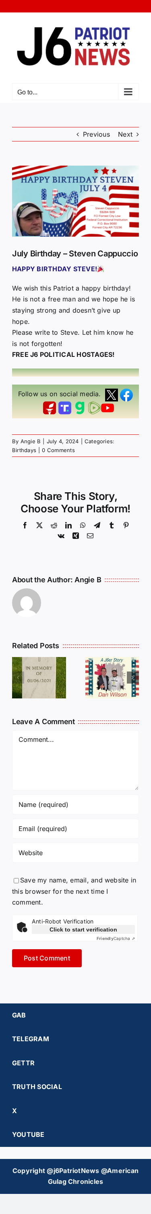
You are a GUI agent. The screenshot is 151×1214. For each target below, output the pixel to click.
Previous (96, 134)
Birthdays (24, 450)
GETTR (23, 1063)
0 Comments (58, 450)
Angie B (31, 441)
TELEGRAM (30, 1039)
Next (125, 134)
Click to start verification (83, 929)
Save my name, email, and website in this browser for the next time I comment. (74, 891)
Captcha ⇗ (116, 938)
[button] (18, 677)
